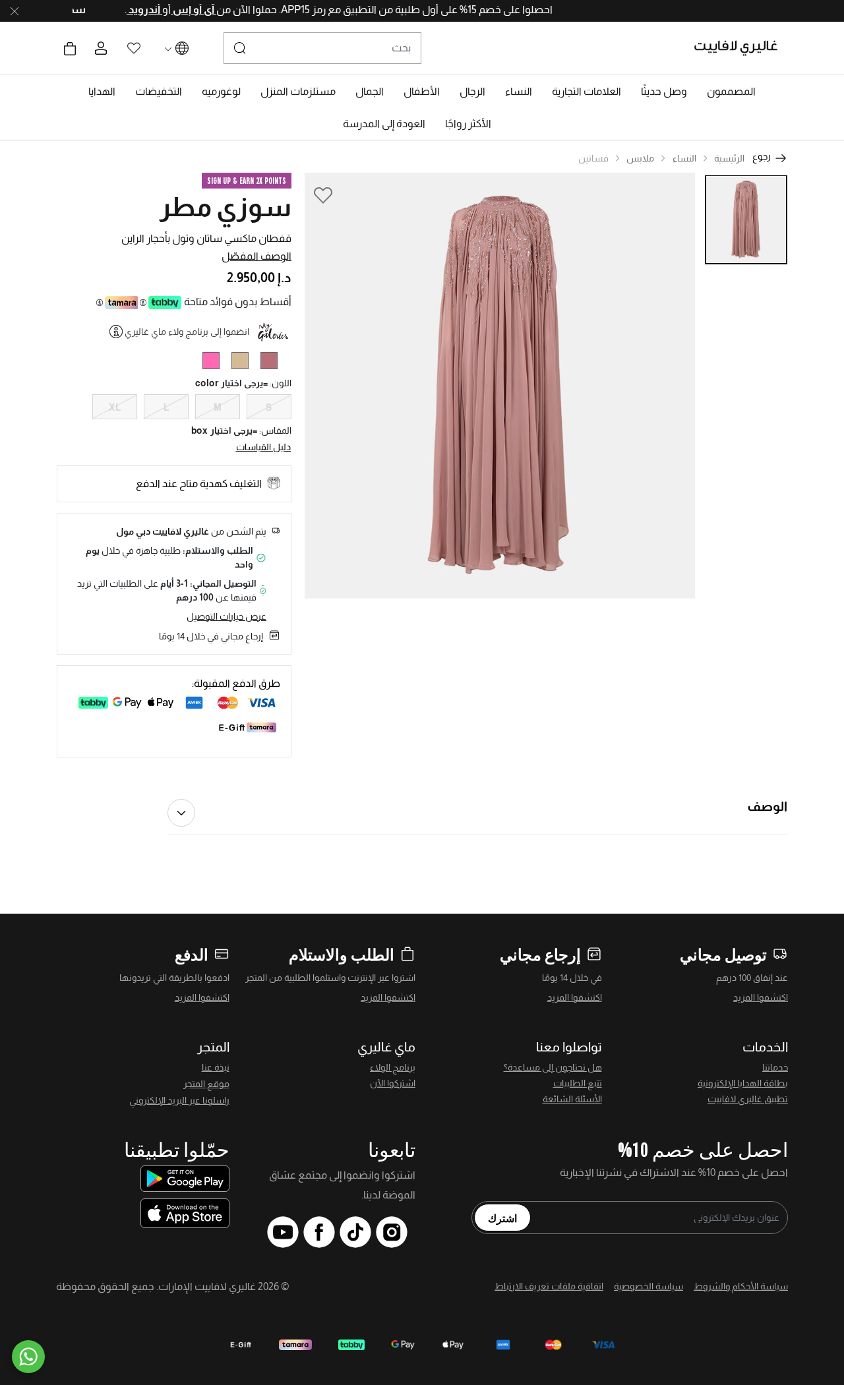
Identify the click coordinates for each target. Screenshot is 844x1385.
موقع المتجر (206, 1083)
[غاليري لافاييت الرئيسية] (741, 48)
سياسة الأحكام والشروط (741, 1286)
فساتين (593, 158)
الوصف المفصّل (256, 256)
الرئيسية (729, 158)
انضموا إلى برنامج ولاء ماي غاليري (187, 331)
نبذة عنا (215, 1067)
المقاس (275, 430)
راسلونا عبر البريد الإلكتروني (179, 1100)
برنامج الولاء (392, 1067)
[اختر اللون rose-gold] (273, 363)
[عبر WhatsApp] (28, 1356)
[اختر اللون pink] (215, 363)
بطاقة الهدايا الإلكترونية (743, 1083)
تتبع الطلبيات (577, 1083)
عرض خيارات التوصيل (226, 616)
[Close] (14, 11)
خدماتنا (775, 1067)
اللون (280, 383)
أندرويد (124, 9)
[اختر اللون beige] (244, 363)
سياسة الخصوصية (648, 1286)
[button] (731, 91)
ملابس (640, 158)
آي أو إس (173, 9)
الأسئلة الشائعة (572, 1099)
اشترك (502, 1217)
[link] (586, 91)
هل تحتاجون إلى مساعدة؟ (553, 1067)
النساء (684, 158)
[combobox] (322, 48)
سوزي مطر (225, 206)
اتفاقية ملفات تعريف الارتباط (549, 1286)
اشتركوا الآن (392, 1083)
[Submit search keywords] (240, 48)
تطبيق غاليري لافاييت (748, 1099)
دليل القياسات (263, 447)
